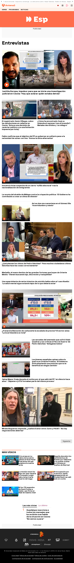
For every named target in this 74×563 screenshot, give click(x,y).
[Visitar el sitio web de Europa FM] (66, 540)
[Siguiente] (72, 1)
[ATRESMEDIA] (37, 534)
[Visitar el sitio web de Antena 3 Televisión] (8, 540)
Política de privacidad (27, 555)
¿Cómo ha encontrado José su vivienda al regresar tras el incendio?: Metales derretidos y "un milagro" (54, 123)
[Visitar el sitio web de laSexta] (16, 540)
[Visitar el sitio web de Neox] (24, 540)
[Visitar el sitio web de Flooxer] (47, 544)
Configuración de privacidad (21, 558)
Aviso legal (15, 555)
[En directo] (58, 5)
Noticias (24, 9)
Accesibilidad (58, 558)
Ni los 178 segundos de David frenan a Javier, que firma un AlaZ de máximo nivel (27, 490)
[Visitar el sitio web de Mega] (41, 540)
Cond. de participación (55, 555)
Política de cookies (40, 555)
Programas (14, 9)
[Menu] (71, 5)
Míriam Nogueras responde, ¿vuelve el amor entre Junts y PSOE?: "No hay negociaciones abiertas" (34, 430)
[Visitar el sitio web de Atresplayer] (37, 544)
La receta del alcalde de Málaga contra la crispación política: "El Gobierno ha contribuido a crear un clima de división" (36, 195)
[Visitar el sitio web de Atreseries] (49, 540)
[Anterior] (1, 1)
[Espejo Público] (37, 26)
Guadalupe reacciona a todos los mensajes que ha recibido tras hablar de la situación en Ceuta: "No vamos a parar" (38, 514)
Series (4, 9)
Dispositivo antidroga (22, 1)
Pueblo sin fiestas (60, 1)
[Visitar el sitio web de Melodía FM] (26, 544)
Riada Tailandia (49, 1)
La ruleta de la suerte (37, 1)
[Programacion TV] (62, 5)
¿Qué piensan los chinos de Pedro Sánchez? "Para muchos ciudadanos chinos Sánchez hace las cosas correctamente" (36, 264)
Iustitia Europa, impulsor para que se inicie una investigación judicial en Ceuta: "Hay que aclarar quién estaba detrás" (33, 92)
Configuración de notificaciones (42, 558)
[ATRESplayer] (67, 5)
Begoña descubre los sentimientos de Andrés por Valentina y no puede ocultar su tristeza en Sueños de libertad (62, 460)
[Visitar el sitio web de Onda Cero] (57, 540)
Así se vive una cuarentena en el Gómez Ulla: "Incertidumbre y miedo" (51, 204)
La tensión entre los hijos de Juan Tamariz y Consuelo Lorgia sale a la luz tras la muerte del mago (27, 475)
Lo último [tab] (42, 505)
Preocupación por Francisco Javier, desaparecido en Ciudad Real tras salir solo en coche (62, 475)
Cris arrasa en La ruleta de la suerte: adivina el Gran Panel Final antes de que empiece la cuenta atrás (27, 460)
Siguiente (66, 441)
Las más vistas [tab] (30, 505)
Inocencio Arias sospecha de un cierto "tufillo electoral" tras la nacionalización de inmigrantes (30, 187)
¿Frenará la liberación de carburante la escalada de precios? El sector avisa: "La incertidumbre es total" (36, 332)
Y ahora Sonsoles (8, 1)
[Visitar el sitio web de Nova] (32, 540)
